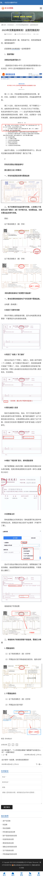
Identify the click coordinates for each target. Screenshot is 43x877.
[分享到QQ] (9, 744)
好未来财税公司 (21, 862)
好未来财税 (15, 49)
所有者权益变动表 (9, 832)
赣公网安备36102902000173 (22, 865)
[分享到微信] (13, 744)
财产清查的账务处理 (10, 836)
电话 (21, 875)
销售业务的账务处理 (10, 847)
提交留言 (7, 807)
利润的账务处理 (8, 839)
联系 (38, 875)
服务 (12, 875)
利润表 (5, 824)
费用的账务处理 (8, 843)
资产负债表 (6, 821)
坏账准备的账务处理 (10, 854)
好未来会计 (11, 25)
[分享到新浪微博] (17, 744)
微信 (30, 875)
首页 (4, 25)
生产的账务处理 (8, 850)
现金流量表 (6, 828)
